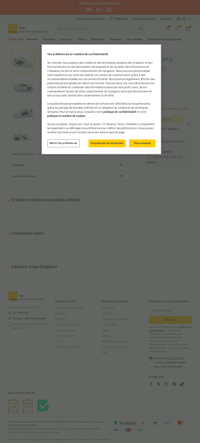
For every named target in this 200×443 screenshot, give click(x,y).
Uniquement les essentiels (107, 143)
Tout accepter (142, 143)
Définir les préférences (63, 143)
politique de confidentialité (119, 112)
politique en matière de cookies (66, 116)
